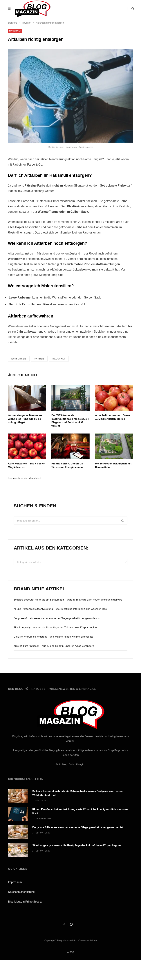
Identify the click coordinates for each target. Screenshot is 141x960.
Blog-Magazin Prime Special (25, 901)
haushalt (59, 359)
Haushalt (26, 23)
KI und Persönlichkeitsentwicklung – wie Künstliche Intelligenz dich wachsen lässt (60, 608)
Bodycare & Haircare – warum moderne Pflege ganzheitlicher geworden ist (57, 618)
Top (71, 952)
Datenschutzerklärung (21, 891)
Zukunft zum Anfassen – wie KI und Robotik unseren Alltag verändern (54, 645)
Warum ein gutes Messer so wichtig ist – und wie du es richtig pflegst (25, 419)
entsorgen (18, 359)
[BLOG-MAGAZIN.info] (32, 9)
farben (39, 359)
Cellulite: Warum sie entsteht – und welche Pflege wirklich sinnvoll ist (53, 636)
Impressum (15, 882)
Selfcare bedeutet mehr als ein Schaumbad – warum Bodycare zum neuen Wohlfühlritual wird (68, 599)
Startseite (12, 23)
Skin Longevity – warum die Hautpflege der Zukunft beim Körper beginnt (55, 627)
